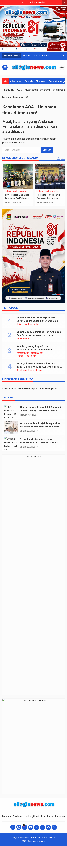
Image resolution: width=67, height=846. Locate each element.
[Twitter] (36, 827)
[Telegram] (48, 827)
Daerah (29, 81)
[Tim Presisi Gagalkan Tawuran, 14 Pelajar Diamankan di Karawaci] (17, 176)
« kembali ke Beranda (13, 138)
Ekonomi (40, 81)
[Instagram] (18, 827)
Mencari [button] (47, 149)
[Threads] (24, 827)
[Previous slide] (58, 158)
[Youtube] (30, 827)
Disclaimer (18, 816)
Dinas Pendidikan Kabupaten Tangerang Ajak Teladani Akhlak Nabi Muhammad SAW (39, 442)
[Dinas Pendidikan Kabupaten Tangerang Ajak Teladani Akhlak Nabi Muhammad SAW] (11, 443)
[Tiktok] (42, 827)
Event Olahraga (56, 81)
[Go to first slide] (63, 158)
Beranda (6, 816)
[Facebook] (12, 827)
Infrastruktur (22, 353)
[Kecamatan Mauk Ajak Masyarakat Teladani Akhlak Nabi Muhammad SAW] (11, 427)
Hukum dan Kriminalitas (15, 191)
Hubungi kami (32, 816)
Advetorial (15, 81)
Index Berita (47, 816)
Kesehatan (22, 370)
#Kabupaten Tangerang (37, 89)
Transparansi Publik (26, 356)
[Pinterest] (54, 827)
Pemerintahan (23, 339)
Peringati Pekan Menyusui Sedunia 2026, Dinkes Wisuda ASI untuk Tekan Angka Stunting (39, 367)
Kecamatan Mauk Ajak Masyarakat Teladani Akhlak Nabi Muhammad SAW (40, 426)
